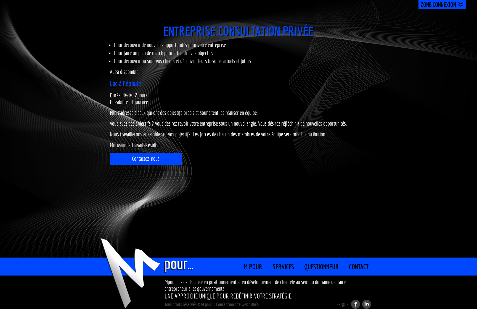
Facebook (355, 304)
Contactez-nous (146, 158)
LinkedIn (366, 304)
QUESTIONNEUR (321, 267)
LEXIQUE (341, 304)
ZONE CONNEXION (438, 4)
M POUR (253, 267)
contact (359, 267)
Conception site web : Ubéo (237, 304)
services (283, 267)
